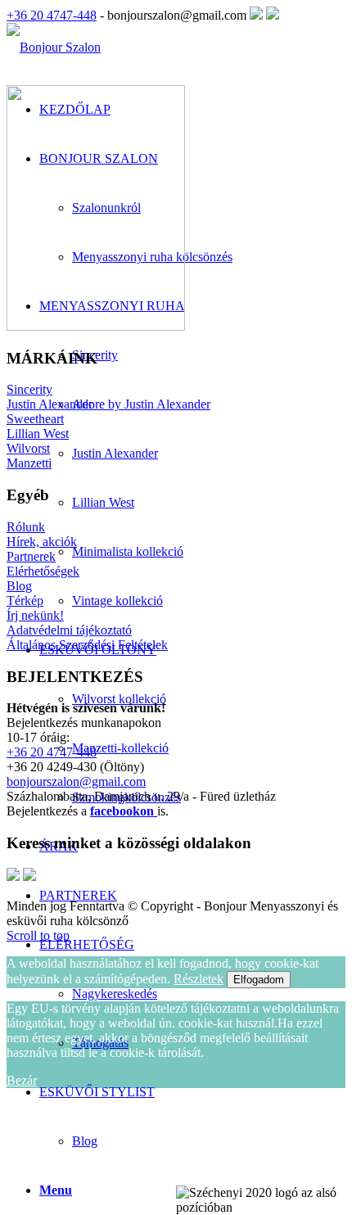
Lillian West (38, 433)
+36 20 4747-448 (52, 15)
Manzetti (29, 463)
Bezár (22, 1080)
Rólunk (26, 527)
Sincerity (29, 389)
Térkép (25, 601)
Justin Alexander (50, 404)
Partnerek (31, 556)
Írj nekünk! (35, 615)
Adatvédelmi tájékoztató (69, 630)
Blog (84, 1141)
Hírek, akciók (42, 542)
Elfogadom (258, 979)
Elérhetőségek (43, 571)
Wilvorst (28, 448)
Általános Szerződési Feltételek (87, 645)
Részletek (198, 979)
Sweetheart (35, 419)
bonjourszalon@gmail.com (76, 781)
